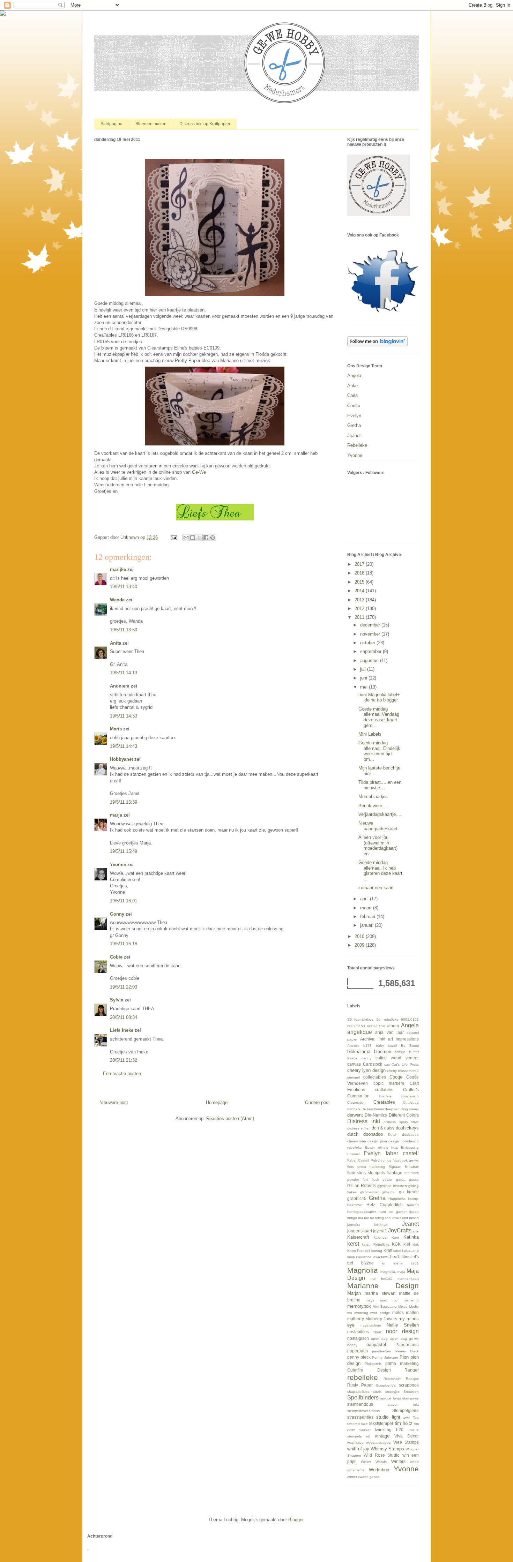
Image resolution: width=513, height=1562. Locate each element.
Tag (416, 1417)
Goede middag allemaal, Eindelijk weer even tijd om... (379, 751)
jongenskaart (359, 1231)
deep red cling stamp (402, 1109)
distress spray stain (401, 1122)
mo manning (357, 1313)
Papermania (407, 1344)
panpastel (376, 1344)
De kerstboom (373, 1109)
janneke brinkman (367, 1224)
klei (406, 1244)
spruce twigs (390, 1398)
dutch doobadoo (365, 1134)
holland (413, 1205)
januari (367, 925)
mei (364, 687)
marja (116, 815)
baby (380, 1045)
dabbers (353, 1109)
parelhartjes (381, 1351)
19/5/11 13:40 (123, 586)
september (371, 651)
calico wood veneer (397, 1058)
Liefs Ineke (121, 1030)
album (393, 1025)
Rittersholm (392, 1379)
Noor (377, 1332)
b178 (367, 1045)
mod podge (380, 1313)
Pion (404, 1357)
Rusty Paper (360, 1385)
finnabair (412, 1167)
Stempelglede (405, 1410)
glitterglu (388, 1192)
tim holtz (403, 1423)
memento (411, 1300)
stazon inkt (403, 1404)
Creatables (384, 1102)
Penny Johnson (385, 1357)
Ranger (411, 1370)
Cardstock (372, 1064)
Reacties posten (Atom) (230, 1118)
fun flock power (377, 1179)
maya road (376, 1300)
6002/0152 (410, 1019)
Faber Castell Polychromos (369, 1160)
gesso (414, 1179)
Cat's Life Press (405, 1064)
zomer (352, 1477)
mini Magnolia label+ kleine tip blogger (379, 697)
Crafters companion (399, 1096)
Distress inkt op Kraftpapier (204, 123)
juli (363, 669)
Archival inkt (372, 1039)
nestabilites (358, 1331)
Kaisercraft (358, 1237)
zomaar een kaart (376, 887)
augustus (370, 660)
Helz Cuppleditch (384, 1204)
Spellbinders (363, 1397)
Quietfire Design (369, 1370)
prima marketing (402, 1363)
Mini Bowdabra (385, 1306)
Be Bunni (410, 1045)
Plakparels (373, 1364)
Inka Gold (400, 1218)
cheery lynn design (366, 1070)
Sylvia (116, 999)
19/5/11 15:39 (123, 802)
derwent (355, 1115)
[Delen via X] (199, 537)
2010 (360, 936)
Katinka (411, 1237)
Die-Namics (376, 1115)
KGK (396, 1244)
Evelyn (354, 415)
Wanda (117, 599)
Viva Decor (406, 1436)
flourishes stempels (366, 1172)
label (397, 1251)
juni (364, 678)
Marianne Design (383, 1286)
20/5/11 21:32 (123, 1060)
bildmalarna (358, 1051)
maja (401, 1272)
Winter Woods (374, 1462)
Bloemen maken (150, 123)
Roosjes (412, 1379)
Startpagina (111, 123)
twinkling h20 (389, 1429)
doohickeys (407, 1128)
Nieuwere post (113, 1102)
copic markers (388, 1083)
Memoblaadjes (373, 796)
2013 (360, 599)
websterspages (378, 1442)
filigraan (395, 1167)
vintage (382, 1436)
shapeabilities (358, 1392)
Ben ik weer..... (373, 805)
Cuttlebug (411, 1102)
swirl (406, 1417)
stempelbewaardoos (363, 1411)
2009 (360, 945)
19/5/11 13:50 (123, 629)
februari (368, 916)
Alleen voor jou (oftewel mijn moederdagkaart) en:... (377, 845)
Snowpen (411, 1392)
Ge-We (199, 472)
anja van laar (389, 1032)
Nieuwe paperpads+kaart (377, 825)
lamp (351, 1257)
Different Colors (404, 1115)
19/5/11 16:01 (123, 900)
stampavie (410, 1398)
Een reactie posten (122, 1073)
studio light (388, 1417)
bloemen (382, 1051)
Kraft (388, 1250)
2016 (360, 573)
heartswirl (354, 1205)
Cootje (353, 405)
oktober (368, 642)
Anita (115, 643)
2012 (360, 608)
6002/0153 (356, 1026)
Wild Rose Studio (382, 1455)
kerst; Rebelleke (375, 1244)
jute (416, 1231)
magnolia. (388, 1272)
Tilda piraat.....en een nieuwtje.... (379, 785)
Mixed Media (408, 1306)
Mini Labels (369, 734)
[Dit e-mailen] (186, 537)
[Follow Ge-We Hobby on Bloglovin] (377, 344)
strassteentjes (360, 1417)
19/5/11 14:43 (123, 746)
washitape (355, 1442)
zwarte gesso (368, 1477)
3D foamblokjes (360, 1019)
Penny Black (407, 1351)
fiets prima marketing (366, 1167)
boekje (400, 1052)
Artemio (353, 1045)
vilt (368, 1436)
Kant (395, 1237)
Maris (116, 728)
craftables (384, 1089)
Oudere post (317, 1102)
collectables (374, 1077)
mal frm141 (382, 1279)
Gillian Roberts (361, 1185)
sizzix (377, 1392)
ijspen (414, 1212)
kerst (353, 1244)
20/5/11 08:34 (123, 1017)
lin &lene (392, 1263)
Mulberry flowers (381, 1318)
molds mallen (405, 1312)
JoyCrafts (399, 1230)
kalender (381, 1237)
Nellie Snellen (403, 1325)
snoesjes (392, 1392)
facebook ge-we (406, 1160)
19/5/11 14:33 (123, 716)
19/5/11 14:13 (123, 672)
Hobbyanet (121, 759)
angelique (359, 1032)
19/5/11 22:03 (123, 987)
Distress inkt (363, 1121)
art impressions (403, 1039)
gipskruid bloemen (392, 1186)
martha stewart (380, 1293)
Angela (354, 375)
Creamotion (356, 1102)
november (370, 634)
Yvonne (118, 864)
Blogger (295, 1519)
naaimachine (370, 1325)
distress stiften (359, 1128)
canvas (354, 1064)
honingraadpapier (361, 1212)
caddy (366, 1058)
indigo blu (355, 1218)
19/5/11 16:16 (123, 943)
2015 (360, 582)
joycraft (380, 1231)
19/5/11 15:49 (123, 851)
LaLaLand (410, 1251)
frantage (394, 1172)
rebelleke (362, 1377)
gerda (401, 1179)
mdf (396, 1300)
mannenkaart (408, 1279)
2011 (360, 617)
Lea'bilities (400, 1256)
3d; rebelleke (387, 1019)
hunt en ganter (393, 1212)
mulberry (355, 1318)
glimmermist (369, 1192)
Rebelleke (357, 445)
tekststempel (381, 1423)
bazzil (392, 1045)
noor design (402, 1331)
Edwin (370, 1147)
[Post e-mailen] (173, 537)
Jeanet (354, 435)
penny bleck (359, 1357)
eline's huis (388, 1147)
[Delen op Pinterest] (212, 537)
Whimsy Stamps (387, 1448)
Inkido (414, 1218)
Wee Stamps (406, 1442)
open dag (379, 1339)
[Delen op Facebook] (205, 537)
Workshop (379, 1469)
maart (366, 907)
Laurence (363, 1257)
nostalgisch (358, 1338)
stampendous (360, 1404)
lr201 (415, 1263)
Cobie (116, 957)
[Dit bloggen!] (192, 537)
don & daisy (383, 1128)
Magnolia (362, 1270)
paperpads (357, 1351)
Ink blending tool (377, 1218)
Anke (352, 385)
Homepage (217, 1102)
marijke (118, 569)
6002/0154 (376, 1026)
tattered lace (357, 1424)
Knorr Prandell (358, 1251)
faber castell (402, 1153)
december (370, 625)
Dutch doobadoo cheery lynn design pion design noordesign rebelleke (383, 1141)
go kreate (409, 1191)
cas (387, 1064)
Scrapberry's (386, 1385)
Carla (352, 395)
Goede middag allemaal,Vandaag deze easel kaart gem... (378, 717)
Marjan (354, 1293)
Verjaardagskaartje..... (380, 814)
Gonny (117, 914)
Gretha (354, 425)
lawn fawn (381, 1257)
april (365, 898)
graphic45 (356, 1198)
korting (376, 1251)
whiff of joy (358, 1448)
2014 (360, 590)
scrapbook (409, 1385)
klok (415, 1244)
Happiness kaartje (403, 1199)
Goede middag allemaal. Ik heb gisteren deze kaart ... (380, 870)
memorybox (359, 1306)
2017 (360, 564)
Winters (398, 1461)
